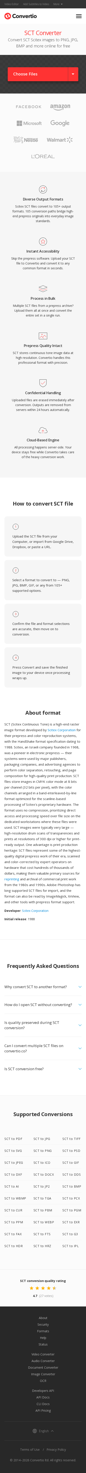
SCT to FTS (42, 1234)
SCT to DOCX (44, 1174)
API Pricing (43, 1410)
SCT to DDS (71, 1174)
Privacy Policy (56, 1449)
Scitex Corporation (62, 730)
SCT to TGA (42, 1198)
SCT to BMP (71, 1186)
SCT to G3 (70, 1234)
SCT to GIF (70, 1162)
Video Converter (43, 1354)
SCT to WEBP (44, 1222)
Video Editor (11, 4)
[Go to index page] (20, 15)
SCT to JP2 (42, 1186)
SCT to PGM (71, 1210)
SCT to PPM (13, 1222)
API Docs (43, 1397)
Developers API (43, 1391)
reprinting (11, 879)
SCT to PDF (13, 1139)
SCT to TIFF (71, 1139)
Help (43, 1338)
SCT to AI (11, 1186)
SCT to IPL (70, 1246)
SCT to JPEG (13, 1162)
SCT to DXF (13, 1174)
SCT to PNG (43, 1151)
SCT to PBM (43, 1210)
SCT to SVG (13, 1151)
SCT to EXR (71, 1222)
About (43, 1318)
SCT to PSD (71, 1151)
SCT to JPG (42, 1139)
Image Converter (43, 1374)
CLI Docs (43, 1404)
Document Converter (43, 1367)
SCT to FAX (13, 1234)
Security (43, 1324)
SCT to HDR (13, 1246)
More (56, 4)
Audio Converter (43, 1361)
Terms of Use (30, 1449)
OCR (43, 1381)
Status (43, 1344)
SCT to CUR (13, 1210)
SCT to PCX (71, 1198)
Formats (43, 1331)
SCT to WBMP (15, 1198)
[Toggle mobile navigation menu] (79, 16)
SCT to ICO (42, 1162)
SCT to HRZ (42, 1246)
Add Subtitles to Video (36, 4)
